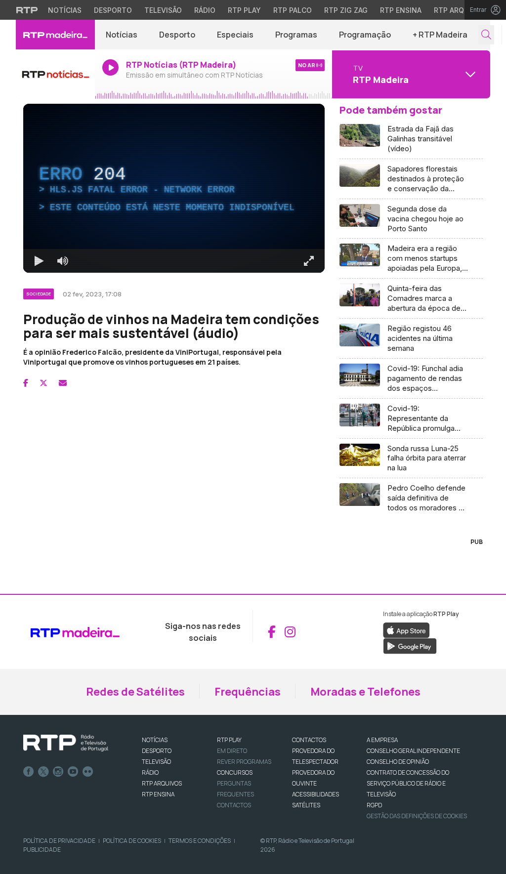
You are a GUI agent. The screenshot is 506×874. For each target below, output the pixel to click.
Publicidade (42, 849)
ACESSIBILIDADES (315, 794)
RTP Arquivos (459, 10)
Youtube (73, 771)
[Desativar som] (63, 261)
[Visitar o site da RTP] (27, 10)
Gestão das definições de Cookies (417, 816)
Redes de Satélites (135, 691)
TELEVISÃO (156, 761)
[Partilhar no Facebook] (25, 382)
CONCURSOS (235, 772)
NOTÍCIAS (155, 740)
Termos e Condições (200, 840)
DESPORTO (156, 751)
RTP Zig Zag (346, 10)
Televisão (163, 10)
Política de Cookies (132, 840)
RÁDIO (150, 772)
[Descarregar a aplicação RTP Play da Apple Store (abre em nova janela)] (406, 629)
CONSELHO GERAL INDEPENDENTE (413, 751)
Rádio (204, 10)
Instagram (58, 771)
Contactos (234, 805)
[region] (174, 188)
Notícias (65, 10)
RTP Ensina (401, 10)
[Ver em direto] (55, 74)
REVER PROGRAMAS (244, 761)
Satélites (306, 805)
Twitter (43, 771)
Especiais (235, 34)
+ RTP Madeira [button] (440, 34)
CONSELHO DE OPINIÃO (398, 761)
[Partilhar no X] (43, 382)
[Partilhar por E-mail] (63, 382)
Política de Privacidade (59, 840)
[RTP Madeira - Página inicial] (55, 34)
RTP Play (244, 10)
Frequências (247, 691)
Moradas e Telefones (365, 691)
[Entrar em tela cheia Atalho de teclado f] (309, 261)
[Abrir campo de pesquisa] (486, 34)
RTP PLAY (229, 740)
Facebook (28, 771)
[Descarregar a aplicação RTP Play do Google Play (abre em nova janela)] (410, 645)
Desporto (113, 10)
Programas (296, 34)
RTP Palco (292, 10)
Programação (365, 34)
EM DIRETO (232, 751)
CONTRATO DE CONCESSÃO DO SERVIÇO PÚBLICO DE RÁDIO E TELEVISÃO (408, 783)
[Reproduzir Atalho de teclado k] (39, 261)
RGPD (374, 805)
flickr (88, 771)
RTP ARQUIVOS (162, 783)
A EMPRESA (382, 740)
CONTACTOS (309, 740)
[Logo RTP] (65, 743)
